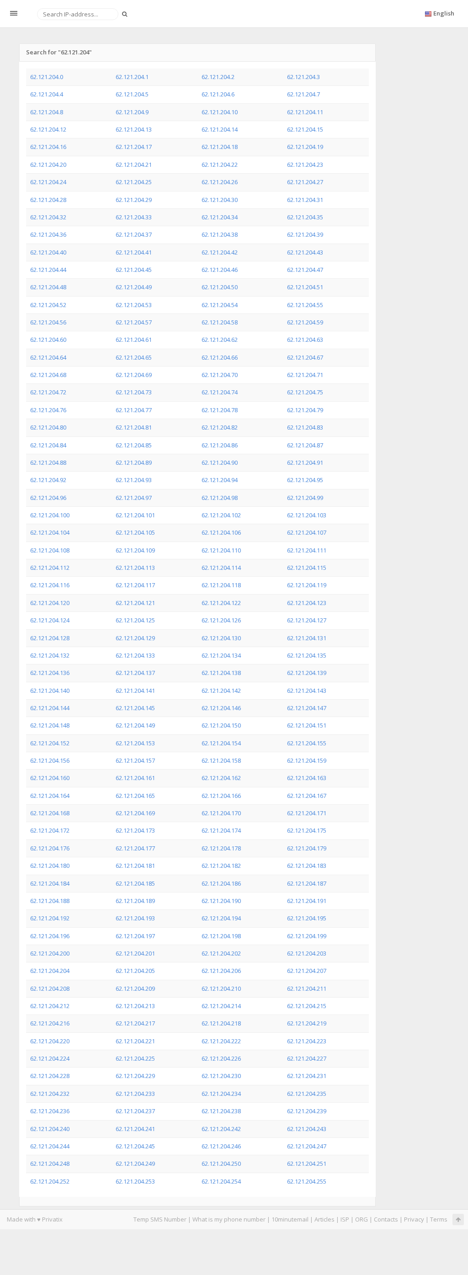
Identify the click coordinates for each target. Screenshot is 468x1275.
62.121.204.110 (221, 550)
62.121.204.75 (305, 392)
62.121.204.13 (134, 129)
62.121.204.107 (306, 532)
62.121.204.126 (221, 620)
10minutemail (289, 1219)
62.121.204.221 (135, 1041)
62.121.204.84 (48, 445)
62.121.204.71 (305, 375)
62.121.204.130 (221, 638)
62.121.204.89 (134, 462)
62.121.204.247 (306, 1146)
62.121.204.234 (221, 1093)
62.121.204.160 (49, 778)
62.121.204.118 (221, 585)
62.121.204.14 (220, 129)
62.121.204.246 (221, 1146)
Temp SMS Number (159, 1219)
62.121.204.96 (48, 498)
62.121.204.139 (306, 673)
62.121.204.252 (49, 1181)
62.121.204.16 (48, 147)
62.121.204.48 (48, 287)
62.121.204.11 (305, 112)
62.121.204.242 (221, 1129)
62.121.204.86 (220, 445)
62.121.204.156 (49, 760)
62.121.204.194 (221, 918)
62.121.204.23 (305, 164)
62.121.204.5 (132, 94)
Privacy (414, 1219)
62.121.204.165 (135, 796)
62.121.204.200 (49, 953)
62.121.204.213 (135, 1006)
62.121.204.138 (221, 673)
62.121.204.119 (306, 585)
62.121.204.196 (49, 936)
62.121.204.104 (49, 532)
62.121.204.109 (135, 550)
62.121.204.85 (134, 445)
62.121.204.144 (49, 708)
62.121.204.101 (135, 515)
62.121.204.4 (46, 94)
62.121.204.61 (134, 339)
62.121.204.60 (48, 339)
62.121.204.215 (306, 1006)
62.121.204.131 (306, 638)
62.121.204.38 (220, 234)
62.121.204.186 (221, 883)
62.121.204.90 (220, 462)
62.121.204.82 (220, 427)
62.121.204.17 (134, 147)
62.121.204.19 (305, 147)
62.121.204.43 (305, 252)
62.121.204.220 (49, 1041)
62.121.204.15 (305, 129)
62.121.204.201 (135, 953)
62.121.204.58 (220, 322)
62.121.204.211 (306, 988)
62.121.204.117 (135, 585)
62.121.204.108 (49, 550)
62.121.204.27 (305, 182)
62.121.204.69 (134, 375)
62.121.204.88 (48, 462)
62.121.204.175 (306, 830)
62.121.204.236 (49, 1111)
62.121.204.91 (305, 462)
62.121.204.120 (49, 603)
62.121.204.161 (135, 778)
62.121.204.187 (306, 883)
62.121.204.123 (306, 603)
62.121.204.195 (306, 918)
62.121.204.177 (135, 848)
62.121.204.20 (48, 164)
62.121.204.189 (135, 901)
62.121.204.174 (221, 830)
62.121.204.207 (306, 971)
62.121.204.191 (306, 901)
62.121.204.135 (306, 655)
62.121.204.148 (49, 725)
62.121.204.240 (49, 1129)
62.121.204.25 (134, 182)
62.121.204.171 (306, 813)
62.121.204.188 (49, 901)
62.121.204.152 (49, 743)
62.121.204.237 (135, 1111)
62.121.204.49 (134, 287)
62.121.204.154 (221, 743)
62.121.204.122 (221, 603)
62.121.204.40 (48, 252)
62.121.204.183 (306, 865)
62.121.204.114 (221, 567)
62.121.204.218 (221, 1023)
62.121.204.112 (49, 567)
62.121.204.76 (48, 410)
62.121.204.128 (49, 638)
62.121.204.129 (135, 638)
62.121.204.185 (135, 883)
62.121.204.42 (220, 252)
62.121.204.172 (49, 830)
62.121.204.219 (306, 1023)
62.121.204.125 (135, 620)
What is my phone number (229, 1219)
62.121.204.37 (134, 234)
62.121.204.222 (221, 1041)
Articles (324, 1219)
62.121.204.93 (134, 480)
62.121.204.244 (49, 1146)
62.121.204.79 (305, 410)
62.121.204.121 (135, 603)
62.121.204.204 (49, 971)
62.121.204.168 (49, 813)
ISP (344, 1219)
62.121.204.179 (306, 848)
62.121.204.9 (132, 112)
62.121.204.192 (49, 918)
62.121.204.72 (48, 392)
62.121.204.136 (49, 673)
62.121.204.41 (134, 252)
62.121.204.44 (48, 270)
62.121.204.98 (220, 498)
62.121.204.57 (134, 322)
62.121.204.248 (49, 1163)
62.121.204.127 (306, 620)
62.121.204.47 (305, 270)
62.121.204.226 (221, 1058)
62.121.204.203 (306, 953)
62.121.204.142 (221, 690)
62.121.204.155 (306, 743)
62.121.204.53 (134, 305)
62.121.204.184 (49, 883)
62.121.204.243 (306, 1129)
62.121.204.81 (134, 427)
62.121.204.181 (135, 865)
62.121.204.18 (220, 147)
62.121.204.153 (135, 743)
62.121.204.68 (48, 375)
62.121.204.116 (49, 585)
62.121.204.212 (49, 1006)
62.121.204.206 (221, 971)
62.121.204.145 (135, 708)
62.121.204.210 (221, 988)
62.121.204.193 (135, 918)
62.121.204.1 (132, 77)
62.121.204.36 (48, 234)
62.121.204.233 (135, 1093)
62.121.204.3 (303, 77)
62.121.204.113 (135, 567)
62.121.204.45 (134, 270)
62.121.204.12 (48, 129)
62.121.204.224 (49, 1058)
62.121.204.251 (306, 1163)
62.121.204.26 (220, 182)
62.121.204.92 (48, 480)
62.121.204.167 (306, 796)
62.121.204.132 (49, 655)
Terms (438, 1219)
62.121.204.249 (135, 1163)
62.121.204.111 (306, 550)
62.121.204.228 (49, 1076)
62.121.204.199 (306, 936)
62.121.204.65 (134, 357)
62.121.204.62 (220, 339)
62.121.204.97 (134, 498)
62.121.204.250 (221, 1163)
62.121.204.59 (305, 322)
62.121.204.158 (221, 760)
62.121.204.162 (221, 778)
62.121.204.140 (49, 690)
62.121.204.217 (135, 1023)
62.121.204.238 (221, 1111)
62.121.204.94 (220, 480)
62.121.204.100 (49, 515)
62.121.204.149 (135, 725)
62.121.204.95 (305, 480)
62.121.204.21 (134, 164)
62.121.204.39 (305, 234)
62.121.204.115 (306, 567)
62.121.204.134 (221, 655)
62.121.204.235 (306, 1093)
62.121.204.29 (134, 200)
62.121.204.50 (220, 287)
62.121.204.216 (49, 1023)
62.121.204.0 (46, 77)
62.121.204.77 (134, 410)
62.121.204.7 (303, 94)
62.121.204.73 (134, 392)
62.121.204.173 (135, 830)
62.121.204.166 (221, 796)
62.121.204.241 (135, 1129)
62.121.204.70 (220, 375)
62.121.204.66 (220, 357)
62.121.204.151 (306, 725)
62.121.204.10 (220, 112)
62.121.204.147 (306, 708)
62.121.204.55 (305, 305)
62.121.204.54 (220, 305)
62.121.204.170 (221, 813)
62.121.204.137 (135, 673)
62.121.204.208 (49, 988)
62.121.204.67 (305, 357)
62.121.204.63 (305, 339)
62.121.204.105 (135, 532)
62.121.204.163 (306, 778)
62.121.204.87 (305, 445)
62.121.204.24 (48, 182)
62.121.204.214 (221, 1006)
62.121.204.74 (220, 392)
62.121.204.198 (221, 936)
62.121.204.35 (305, 217)
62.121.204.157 (135, 760)
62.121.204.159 (306, 760)
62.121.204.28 (48, 200)
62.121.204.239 (306, 1111)
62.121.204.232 (49, 1093)
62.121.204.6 (218, 94)
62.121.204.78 (220, 410)
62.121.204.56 (48, 322)
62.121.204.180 (49, 865)
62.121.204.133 (135, 655)
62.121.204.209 (135, 988)
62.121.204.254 (221, 1181)
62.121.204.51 (305, 287)
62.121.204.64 (48, 357)
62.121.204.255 (306, 1181)
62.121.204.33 (134, 217)
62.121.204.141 (135, 690)
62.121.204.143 (306, 690)
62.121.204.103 (306, 515)
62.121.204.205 (135, 971)
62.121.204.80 (48, 427)
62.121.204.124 (49, 620)
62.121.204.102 (221, 515)
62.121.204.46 (220, 270)
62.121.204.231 (306, 1076)
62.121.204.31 (305, 200)
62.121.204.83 (305, 427)
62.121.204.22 (220, 164)
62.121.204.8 (46, 112)
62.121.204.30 (220, 200)
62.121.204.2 (218, 77)
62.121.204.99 (305, 498)
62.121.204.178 (221, 848)
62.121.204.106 (221, 532)
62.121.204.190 (221, 901)
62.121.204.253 (135, 1181)
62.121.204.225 (135, 1058)
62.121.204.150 (221, 725)
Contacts (386, 1219)
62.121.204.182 (221, 865)
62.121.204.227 (306, 1058)
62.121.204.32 (48, 217)
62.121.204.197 (135, 936)
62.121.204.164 (49, 796)
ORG (361, 1219)
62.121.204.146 (221, 708)
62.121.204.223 (306, 1041)
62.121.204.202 (221, 953)
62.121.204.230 (221, 1076)
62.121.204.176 (49, 848)
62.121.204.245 (135, 1146)
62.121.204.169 (135, 813)
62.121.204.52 (48, 305)
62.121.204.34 (220, 217)
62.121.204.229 (135, 1076)
